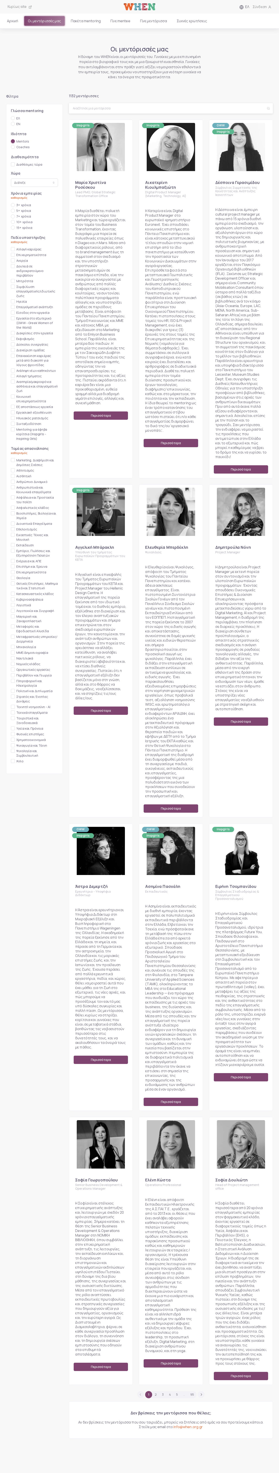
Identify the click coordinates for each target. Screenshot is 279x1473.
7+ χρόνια (23, 216)
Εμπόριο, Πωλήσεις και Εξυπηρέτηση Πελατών (33, 553)
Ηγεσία (21, 301)
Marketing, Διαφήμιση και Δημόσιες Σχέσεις (35, 462)
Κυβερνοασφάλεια (29, 599)
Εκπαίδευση (25, 545)
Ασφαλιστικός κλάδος (32, 508)
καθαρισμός (19, 198)
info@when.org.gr (188, 1426)
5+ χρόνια (23, 211)
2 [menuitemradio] (156, 1394)
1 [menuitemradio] (148, 1394)
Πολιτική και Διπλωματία (34, 691)
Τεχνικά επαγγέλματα (32, 712)
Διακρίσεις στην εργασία (34, 333)
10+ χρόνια (24, 222)
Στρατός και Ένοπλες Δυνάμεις (32, 699)
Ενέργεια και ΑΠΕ (28, 561)
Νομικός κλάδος (28, 664)
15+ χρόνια (24, 228)
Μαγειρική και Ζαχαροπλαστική (28, 618)
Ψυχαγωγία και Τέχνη (31, 745)
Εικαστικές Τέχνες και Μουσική (32, 537)
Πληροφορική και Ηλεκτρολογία (29, 683)
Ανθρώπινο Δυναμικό (32, 482)
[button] (244, 6)
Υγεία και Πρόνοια (29, 728)
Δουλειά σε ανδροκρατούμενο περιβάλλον (30, 270)
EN (18, 124)
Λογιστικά (23, 605)
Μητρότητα (24, 281)
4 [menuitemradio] (170, 1394)
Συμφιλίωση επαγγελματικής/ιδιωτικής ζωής (35, 291)
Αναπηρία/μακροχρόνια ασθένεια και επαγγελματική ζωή (37, 386)
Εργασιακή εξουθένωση (34, 412)
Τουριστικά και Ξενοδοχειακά (27, 720)
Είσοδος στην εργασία (32, 313)
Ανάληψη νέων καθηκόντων (36, 371)
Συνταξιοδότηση (28, 424)
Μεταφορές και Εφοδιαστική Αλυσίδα (32, 628)
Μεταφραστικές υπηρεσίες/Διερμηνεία (36, 639)
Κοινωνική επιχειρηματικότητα (31, 398)
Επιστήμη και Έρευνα (31, 566)
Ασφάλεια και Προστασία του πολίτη (35, 499)
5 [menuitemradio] (177, 1394)
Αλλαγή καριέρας (28, 249)
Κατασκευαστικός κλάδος (35, 594)
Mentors (22, 141)
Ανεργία (22, 260)
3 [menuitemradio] (163, 1394)
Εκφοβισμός (25, 339)
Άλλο (20, 761)
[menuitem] (201, 1394)
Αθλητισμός (25, 470)
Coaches (23, 147)
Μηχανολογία (26, 647)
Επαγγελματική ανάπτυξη (34, 307)
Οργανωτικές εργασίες (33, 670)
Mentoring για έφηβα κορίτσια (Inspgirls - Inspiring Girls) (31, 434)
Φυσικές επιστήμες (30, 734)
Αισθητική (23, 476)
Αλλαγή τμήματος (29, 376)
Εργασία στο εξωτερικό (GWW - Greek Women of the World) (34, 323)
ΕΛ (18, 118)
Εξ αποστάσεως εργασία (34, 407)
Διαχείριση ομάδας (30, 350)
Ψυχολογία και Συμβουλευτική (27, 753)
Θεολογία (23, 578)
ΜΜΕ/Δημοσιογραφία (32, 653)
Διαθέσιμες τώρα (29, 164)
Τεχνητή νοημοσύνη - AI (33, 707)
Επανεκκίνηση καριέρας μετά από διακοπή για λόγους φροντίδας (33, 360)
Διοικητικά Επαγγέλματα (34, 524)
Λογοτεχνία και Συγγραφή (35, 611)
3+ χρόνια (23, 205)
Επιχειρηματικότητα (31, 255)
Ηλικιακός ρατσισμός (32, 418)
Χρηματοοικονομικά (31, 740)
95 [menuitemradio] (192, 1394)
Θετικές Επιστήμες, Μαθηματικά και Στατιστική (37, 585)
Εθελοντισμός (26, 529)
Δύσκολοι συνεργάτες (32, 344)
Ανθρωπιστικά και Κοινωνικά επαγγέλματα (33, 489)
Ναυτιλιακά (24, 658)
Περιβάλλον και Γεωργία (34, 675)
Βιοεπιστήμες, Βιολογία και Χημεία (36, 515)
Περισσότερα (101, 415)
